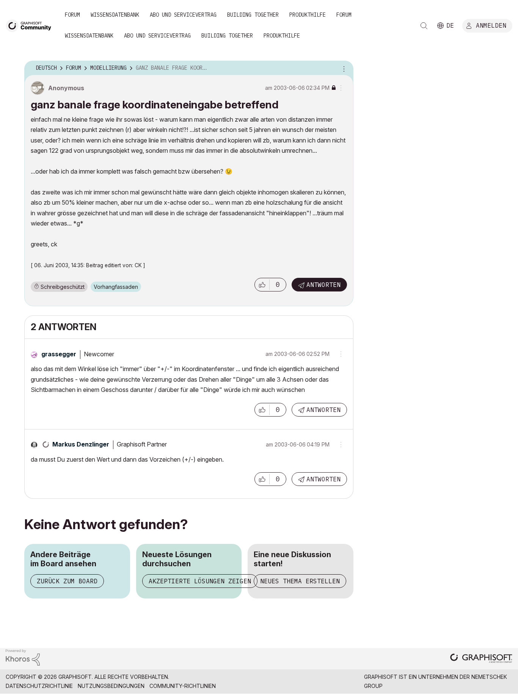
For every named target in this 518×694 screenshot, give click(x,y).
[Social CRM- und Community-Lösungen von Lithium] (23, 657)
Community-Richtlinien (182, 686)
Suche (424, 26)
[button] (262, 284)
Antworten (323, 284)
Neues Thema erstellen (300, 581)
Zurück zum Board (67, 581)
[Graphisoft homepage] (481, 659)
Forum (72, 14)
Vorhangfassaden (116, 287)
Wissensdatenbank (115, 14)
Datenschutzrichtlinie (39, 686)
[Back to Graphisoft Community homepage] (31, 25)
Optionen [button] (343, 68)
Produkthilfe (307, 14)
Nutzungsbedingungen (111, 686)
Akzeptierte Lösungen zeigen (200, 581)
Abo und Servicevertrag (183, 14)
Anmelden (491, 25)
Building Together (253, 14)
